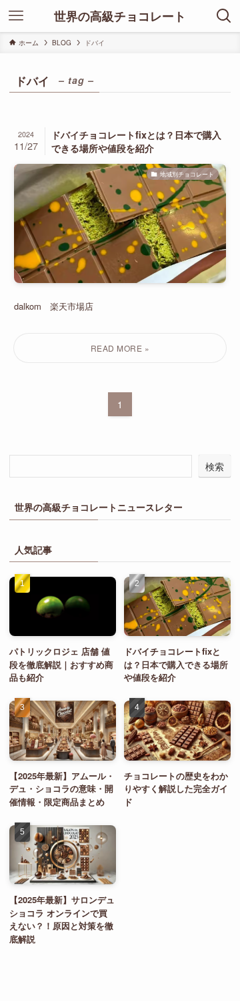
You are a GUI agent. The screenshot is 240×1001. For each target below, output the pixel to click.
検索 (214, 466)
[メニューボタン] (16, 16)
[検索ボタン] (224, 16)
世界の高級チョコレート (120, 16)
